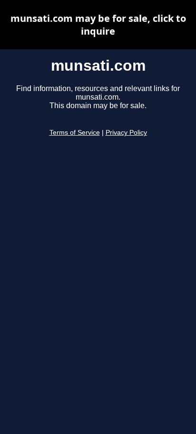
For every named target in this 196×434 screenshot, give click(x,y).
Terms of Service (74, 132)
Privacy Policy (126, 132)
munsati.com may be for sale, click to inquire (98, 24)
